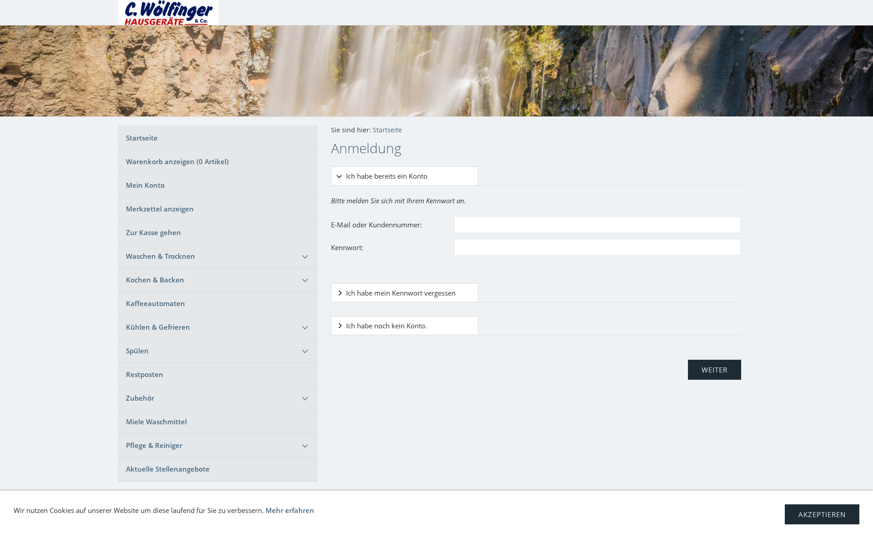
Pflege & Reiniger (154, 445)
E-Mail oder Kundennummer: (376, 224)
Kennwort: (347, 247)
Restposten (144, 374)
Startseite (142, 137)
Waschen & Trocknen (160, 256)
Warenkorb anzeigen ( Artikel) (177, 161)
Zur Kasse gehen (153, 232)
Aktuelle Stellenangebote (168, 468)
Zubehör (140, 397)
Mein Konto (145, 185)
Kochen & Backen (155, 279)
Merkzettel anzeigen (160, 208)
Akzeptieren (822, 514)
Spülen (137, 350)
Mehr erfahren (290, 510)
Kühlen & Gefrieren (158, 327)
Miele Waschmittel (156, 421)
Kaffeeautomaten (155, 303)
